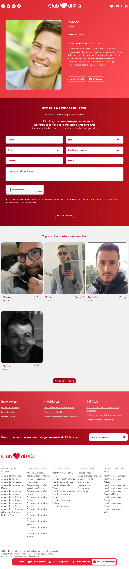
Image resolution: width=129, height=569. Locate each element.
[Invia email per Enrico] (76, 297)
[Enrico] (64, 268)
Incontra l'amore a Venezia (63, 491)
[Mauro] (22, 268)
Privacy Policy (20, 557)
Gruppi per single (85, 479)
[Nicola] (22, 337)
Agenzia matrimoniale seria (39, 476)
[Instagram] (14, 5)
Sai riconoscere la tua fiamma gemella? (61, 417)
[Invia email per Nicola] (34, 366)
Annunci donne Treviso (11, 479)
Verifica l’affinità (77, 79)
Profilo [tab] (81, 34)
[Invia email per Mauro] (34, 297)
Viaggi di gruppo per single (89, 476)
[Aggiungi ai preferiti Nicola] (39, 366)
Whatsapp (97, 79)
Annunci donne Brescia (11, 506)
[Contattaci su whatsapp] (126, 5)
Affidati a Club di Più (35, 473)
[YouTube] (8, 5)
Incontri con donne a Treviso (116, 488)
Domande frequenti (10, 407)
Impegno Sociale (9, 417)
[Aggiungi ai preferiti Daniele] (124, 297)
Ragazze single (84, 473)
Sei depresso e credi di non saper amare (104, 415)
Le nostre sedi (7, 412)
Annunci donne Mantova (11, 503)
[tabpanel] (95, 53)
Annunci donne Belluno (11, 497)
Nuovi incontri (84, 488)
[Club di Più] (64, 5)
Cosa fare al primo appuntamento (59, 407)
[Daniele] (107, 268)
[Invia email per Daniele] (119, 297)
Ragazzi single (84, 485)
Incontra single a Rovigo (62, 482)
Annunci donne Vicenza (11, 494)
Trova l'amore (84, 491)
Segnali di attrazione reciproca (100, 420)
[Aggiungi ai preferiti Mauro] (39, 297)
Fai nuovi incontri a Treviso (63, 479)
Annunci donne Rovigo (11, 500)
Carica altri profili (63, 381)
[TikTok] (19, 5)
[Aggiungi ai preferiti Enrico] (82, 297)
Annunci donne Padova (11, 482)
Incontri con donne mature (115, 476)
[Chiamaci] (122, 5)
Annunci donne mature (11, 476)
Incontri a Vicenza (60, 506)
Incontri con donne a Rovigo (116, 485)
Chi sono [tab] (72, 34)
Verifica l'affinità (64, 215)
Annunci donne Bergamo (12, 509)
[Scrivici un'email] (117, 5)
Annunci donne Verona (11, 491)
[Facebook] (3, 5)
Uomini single (84, 482)
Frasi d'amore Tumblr (53, 412)
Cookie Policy (33, 557)
